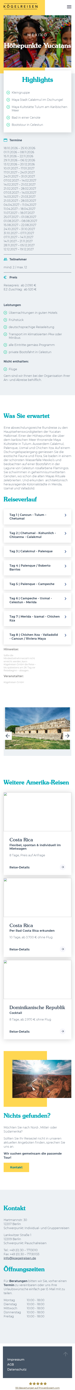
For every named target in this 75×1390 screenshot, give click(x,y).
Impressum (15, 1359)
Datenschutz (16, 1369)
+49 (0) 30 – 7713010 (23, 1250)
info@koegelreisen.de (20, 1258)
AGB (10, 1364)
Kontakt (16, 1167)
